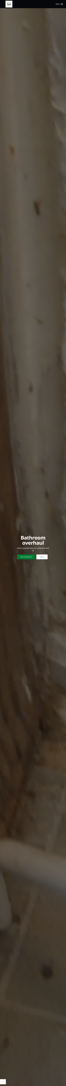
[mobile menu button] (62, 4)
